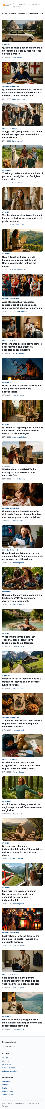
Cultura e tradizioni (11, 86)
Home (4, 14)
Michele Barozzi (18, 604)
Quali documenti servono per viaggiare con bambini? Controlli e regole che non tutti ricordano (21, 765)
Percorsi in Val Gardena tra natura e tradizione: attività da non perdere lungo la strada (21, 681)
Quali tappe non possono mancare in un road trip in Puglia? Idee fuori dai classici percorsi (22, 50)
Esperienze (33, 14)
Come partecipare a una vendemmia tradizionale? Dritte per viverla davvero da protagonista (22, 598)
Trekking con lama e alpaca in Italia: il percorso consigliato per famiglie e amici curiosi (22, 176)
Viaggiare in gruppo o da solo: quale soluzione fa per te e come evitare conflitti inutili (22, 134)
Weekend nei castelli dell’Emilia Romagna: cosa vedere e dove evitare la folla (19, 472)
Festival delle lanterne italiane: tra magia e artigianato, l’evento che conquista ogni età (20, 939)
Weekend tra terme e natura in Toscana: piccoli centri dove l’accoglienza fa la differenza (18, 639)
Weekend (22, 14)
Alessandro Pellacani (20, 311)
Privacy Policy (7, 1091)
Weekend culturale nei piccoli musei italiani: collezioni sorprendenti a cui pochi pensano (22, 218)
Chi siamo (6, 1081)
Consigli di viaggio (10, 128)
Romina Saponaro (18, 99)
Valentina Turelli (18, 225)
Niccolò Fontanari (18, 270)
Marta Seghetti (18, 563)
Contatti (5, 1088)
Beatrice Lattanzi (18, 395)
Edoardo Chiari (17, 57)
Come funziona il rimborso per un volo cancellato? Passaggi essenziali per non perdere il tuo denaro (22, 556)
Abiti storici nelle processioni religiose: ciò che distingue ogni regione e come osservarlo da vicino (22, 305)
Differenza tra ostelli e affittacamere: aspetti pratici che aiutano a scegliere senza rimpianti (22, 346)
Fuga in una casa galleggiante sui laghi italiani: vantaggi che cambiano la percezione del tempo (22, 1022)
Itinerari (12, 14)
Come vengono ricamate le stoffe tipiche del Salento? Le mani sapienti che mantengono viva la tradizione (22, 514)
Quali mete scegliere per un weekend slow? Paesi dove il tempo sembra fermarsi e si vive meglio (22, 430)
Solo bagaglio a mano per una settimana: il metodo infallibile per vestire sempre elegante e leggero (21, 980)
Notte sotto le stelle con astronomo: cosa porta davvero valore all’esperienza (22, 388)
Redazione (6, 1085)
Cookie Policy (7, 1095)
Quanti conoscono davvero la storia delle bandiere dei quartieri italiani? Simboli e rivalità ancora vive (22, 92)
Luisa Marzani (17, 141)
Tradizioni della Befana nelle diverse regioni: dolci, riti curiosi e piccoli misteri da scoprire (22, 723)
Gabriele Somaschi (19, 479)
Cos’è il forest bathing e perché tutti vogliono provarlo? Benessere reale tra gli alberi (22, 807)
